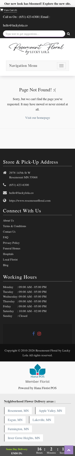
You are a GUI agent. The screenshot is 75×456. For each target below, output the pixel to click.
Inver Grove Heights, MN (24, 438)
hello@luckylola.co (21, 193)
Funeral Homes (11, 248)
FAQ (5, 237)
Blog (5, 265)
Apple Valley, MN (50, 410)
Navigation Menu (23, 65)
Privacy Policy (11, 243)
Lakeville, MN (42, 420)
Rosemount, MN (18, 410)
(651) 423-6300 (19, 185)
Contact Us (9, 231)
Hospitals (8, 254)
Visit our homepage (37, 117)
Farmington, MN (18, 429)
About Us (8, 220)
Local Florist (10, 259)
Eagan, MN (15, 420)
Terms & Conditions (14, 226)
